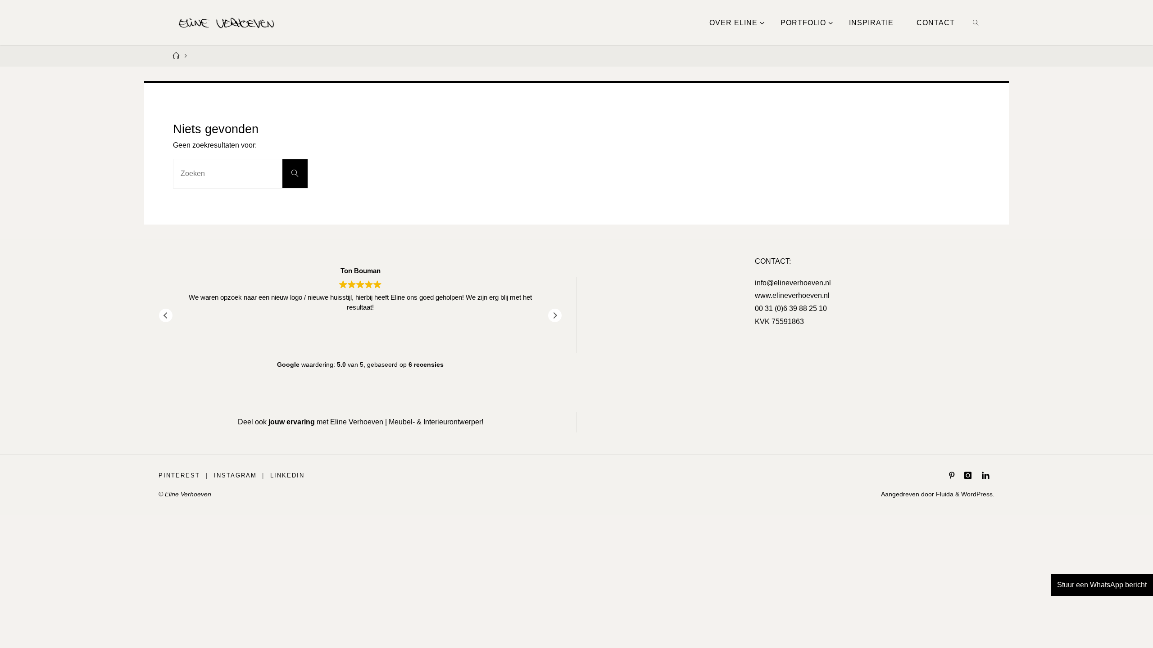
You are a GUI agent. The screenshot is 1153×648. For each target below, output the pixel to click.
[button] (555, 315)
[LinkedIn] (985, 475)
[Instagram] (967, 475)
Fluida (943, 494)
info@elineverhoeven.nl (793, 283)
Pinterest (179, 475)
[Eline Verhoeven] (226, 22)
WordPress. (977, 494)
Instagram (235, 475)
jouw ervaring (291, 422)
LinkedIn (287, 475)
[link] (976, 22)
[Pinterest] (951, 475)
